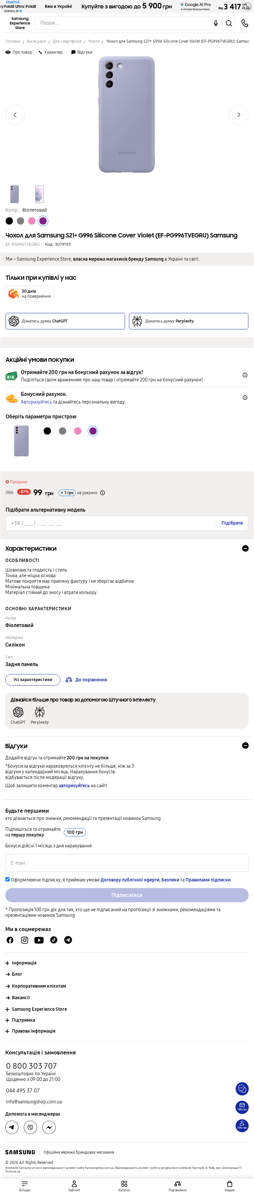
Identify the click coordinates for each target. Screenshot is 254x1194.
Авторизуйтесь (36, 402)
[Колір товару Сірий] (20, 221)
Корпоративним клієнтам (39, 986)
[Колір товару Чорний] (9, 221)
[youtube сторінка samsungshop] (39, 940)
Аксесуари (36, 41)
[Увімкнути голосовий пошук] (216, 23)
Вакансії (21, 998)
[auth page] (74, 1186)
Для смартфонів (67, 41)
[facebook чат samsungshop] (10, 940)
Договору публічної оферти (130, 880)
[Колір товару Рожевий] (31, 221)
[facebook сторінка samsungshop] (49, 1127)
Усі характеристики (33, 679)
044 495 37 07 (23, 1090)
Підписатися (127, 895)
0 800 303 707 (31, 1066)
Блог (17, 974)
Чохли (94, 41)
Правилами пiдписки (208, 880)
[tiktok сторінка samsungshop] (53, 940)
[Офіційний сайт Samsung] (20, 1152)
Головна (12, 41)
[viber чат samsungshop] (30, 1127)
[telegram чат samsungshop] (68, 940)
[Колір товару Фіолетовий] (43, 221)
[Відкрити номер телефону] (245, 23)
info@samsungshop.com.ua (34, 1102)
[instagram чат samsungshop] (24, 940)
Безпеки (170, 880)
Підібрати (232, 523)
